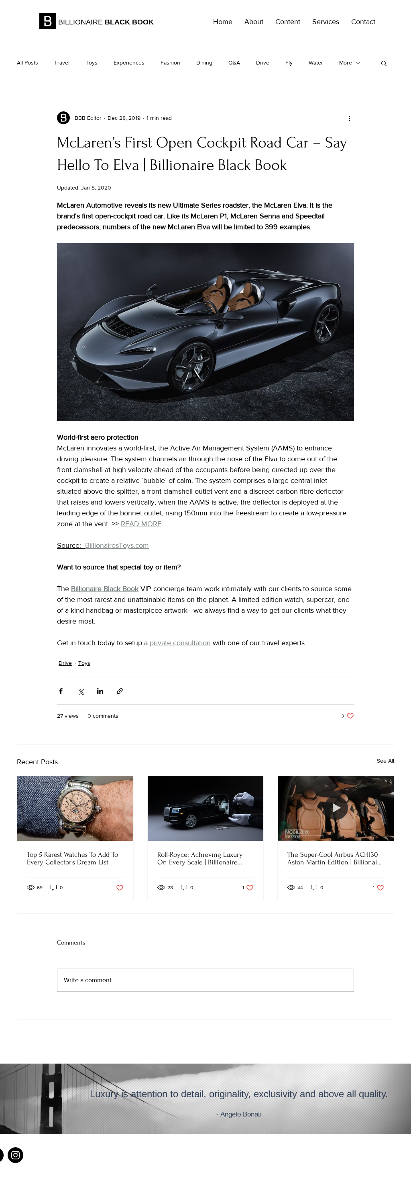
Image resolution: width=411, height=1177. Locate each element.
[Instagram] (15, 1155)
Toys (91, 62)
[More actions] (349, 118)
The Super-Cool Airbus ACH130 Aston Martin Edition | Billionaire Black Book (335, 858)
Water (316, 62)
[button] (384, 63)
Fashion (170, 62)
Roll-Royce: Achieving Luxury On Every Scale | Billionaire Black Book (200, 858)
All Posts (27, 62)
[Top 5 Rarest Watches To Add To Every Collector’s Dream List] (75, 808)
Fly (289, 62)
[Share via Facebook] (61, 691)
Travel (61, 62)
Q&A (234, 62)
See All (385, 760)
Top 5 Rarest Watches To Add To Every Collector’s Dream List (72, 858)
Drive (262, 62)
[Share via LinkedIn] (100, 691)
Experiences (129, 62)
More (345, 62)
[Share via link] (120, 691)
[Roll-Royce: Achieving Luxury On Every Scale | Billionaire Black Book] (206, 808)
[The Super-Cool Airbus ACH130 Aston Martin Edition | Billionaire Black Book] (336, 808)
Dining (204, 62)
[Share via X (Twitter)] (80, 691)
